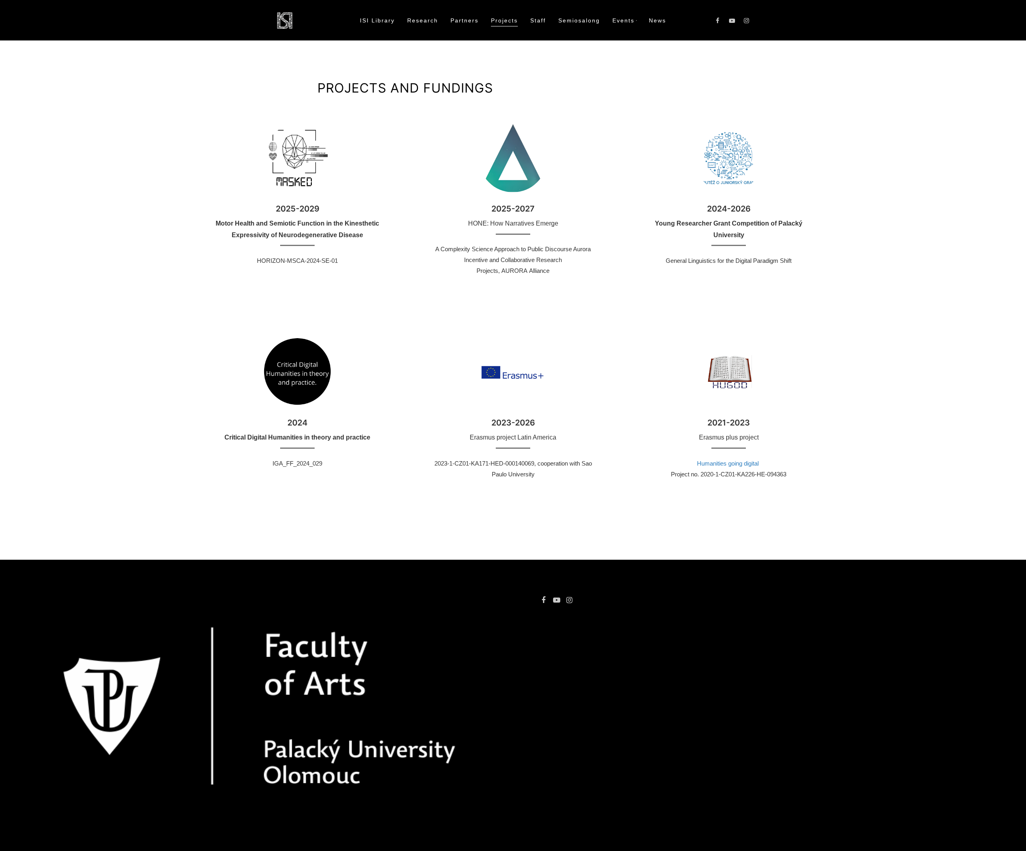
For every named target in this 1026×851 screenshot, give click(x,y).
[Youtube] (732, 20)
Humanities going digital (728, 463)
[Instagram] (746, 20)
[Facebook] (717, 20)
